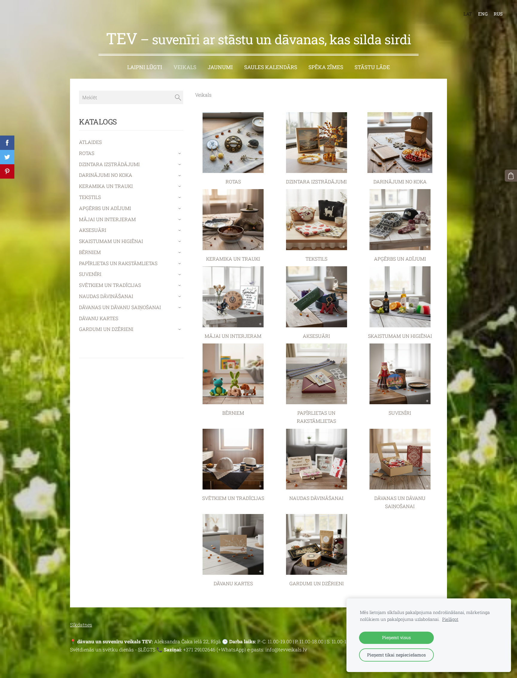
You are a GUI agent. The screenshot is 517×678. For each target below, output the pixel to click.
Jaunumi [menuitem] (220, 67)
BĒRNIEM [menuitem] (90, 252)
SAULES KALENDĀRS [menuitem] (270, 67)
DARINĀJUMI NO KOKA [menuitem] (105, 175)
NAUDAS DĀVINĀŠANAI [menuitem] (106, 296)
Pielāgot (450, 619)
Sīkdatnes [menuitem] (81, 624)
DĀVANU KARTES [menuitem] (98, 318)
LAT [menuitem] (467, 14)
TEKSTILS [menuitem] (90, 197)
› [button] (180, 153)
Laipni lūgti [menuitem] (144, 67)
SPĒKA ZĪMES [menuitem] (325, 67)
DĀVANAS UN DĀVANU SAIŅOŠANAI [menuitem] (120, 307)
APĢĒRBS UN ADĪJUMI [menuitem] (105, 208)
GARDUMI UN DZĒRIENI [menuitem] (106, 329)
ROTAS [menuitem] (86, 153)
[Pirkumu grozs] (511, 176)
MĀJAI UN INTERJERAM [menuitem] (107, 219)
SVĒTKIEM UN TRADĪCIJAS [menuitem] (110, 285)
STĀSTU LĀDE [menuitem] (372, 67)
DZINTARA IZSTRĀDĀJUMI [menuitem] (109, 164)
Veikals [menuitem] (185, 67)
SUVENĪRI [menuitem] (90, 274)
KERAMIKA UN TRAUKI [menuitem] (106, 186)
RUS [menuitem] (498, 14)
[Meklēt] (178, 97)
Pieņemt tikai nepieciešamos (396, 655)
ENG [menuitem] (483, 14)
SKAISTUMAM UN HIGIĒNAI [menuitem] (111, 241)
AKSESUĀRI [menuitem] (92, 230)
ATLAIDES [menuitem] (90, 142)
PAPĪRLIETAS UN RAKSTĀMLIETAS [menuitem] (118, 263)
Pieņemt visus (396, 637)
